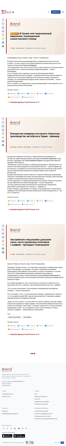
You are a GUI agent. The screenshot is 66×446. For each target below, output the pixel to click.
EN (56, 442)
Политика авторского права (42, 416)
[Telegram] (18, 428)
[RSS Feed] (26, 428)
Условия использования (41, 411)
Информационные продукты (10, 413)
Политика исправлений (41, 404)
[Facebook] (7, 428)
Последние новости (7, 394)
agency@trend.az (6, 385)
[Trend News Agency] (7, 369)
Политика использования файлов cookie (45, 418)
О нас (35, 394)
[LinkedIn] (22, 428)
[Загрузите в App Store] (7, 436)
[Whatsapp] (3, 428)
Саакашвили (27, 317)
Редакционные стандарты (41, 401)
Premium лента (6, 396)
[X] (11, 428)
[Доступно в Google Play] (19, 436)
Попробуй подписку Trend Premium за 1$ (24, 102)
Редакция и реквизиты (40, 396)
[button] (3, 20)
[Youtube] (14, 428)
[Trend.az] (7, 12)
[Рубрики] (63, 12)
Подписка (5, 411)
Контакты (37, 399)
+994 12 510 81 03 (6, 383)
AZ (59, 442)
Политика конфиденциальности (43, 413)
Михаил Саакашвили (14, 317)
